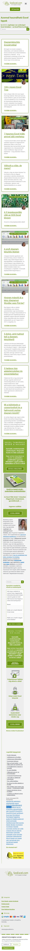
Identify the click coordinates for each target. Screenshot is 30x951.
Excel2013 (19, 811)
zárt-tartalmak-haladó (13, 841)
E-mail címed (10, 612)
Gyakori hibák (5, 906)
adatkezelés (10, 803)
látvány (13, 825)
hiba (17, 823)
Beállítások (6, 944)
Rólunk (14, 830)
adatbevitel (9, 801)
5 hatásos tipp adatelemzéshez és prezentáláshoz (13, 371)
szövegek (9, 834)
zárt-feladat (18, 838)
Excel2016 (9, 813)
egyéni (22, 562)
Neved (8, 604)
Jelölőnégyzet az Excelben (14, 757)
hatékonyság (10, 823)
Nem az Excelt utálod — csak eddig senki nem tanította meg (15, 763)
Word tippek (10, 838)
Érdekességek (5, 904)
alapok (17, 803)
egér (7, 811)
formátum (16, 815)
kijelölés (21, 823)
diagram (9, 807)
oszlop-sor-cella (18, 829)
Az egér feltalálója (11, 770)
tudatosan (9, 836)
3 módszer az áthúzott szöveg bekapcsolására (15, 794)
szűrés (14, 834)
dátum (14, 807)
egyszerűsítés (17, 809)
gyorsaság (13, 821)
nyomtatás (9, 829)
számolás (16, 832)
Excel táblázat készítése (8, 909)
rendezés (9, 830)
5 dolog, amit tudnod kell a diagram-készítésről (14, 337)
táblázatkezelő (17, 836)
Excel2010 (12, 811)
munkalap (9, 827)
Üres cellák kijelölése (12, 781)
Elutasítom (15, 944)
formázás (9, 817)
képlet (8, 825)
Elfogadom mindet (8, 948)
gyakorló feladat (11, 819)
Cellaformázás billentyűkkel (14, 759)
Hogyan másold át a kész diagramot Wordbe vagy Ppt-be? (14, 300)
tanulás (19, 834)
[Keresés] (27, 29)
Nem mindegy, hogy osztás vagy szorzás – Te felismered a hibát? (15, 787)
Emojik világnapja (11, 755)
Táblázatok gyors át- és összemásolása (13, 773)
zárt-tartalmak (11, 840)
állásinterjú (9, 844)
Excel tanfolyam (18, 813)
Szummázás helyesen (12, 761)
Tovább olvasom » (10, 64)
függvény (16, 817)
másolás (15, 827)
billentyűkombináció (14, 805)
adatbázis (17, 801)
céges (7, 564)
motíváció (19, 825)
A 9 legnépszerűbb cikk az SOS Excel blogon (13, 215)
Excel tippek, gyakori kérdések (10, 901)
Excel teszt (9, 815)
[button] (26, 3)
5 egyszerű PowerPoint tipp (14, 775)
